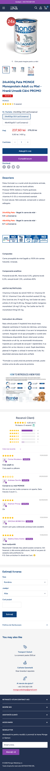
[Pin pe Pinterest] (8, 166)
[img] (7, 456)
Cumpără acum (25, 159)
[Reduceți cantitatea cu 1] (14, 142)
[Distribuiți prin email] (18, 166)
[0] (45, 7)
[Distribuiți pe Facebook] (4, 166)
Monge (5, 101)
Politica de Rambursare (11, 625)
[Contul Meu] (40, 7)
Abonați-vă (11, 752)
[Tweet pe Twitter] (13, 166)
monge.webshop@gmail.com (25, 690)
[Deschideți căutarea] (36, 7)
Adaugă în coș (25, 151)
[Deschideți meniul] (3, 8)
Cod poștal (7, 599)
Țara (4, 577)
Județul (5, 588)
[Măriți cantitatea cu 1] (27, 142)
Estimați (9, 614)
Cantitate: (6, 142)
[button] (8, 104)
